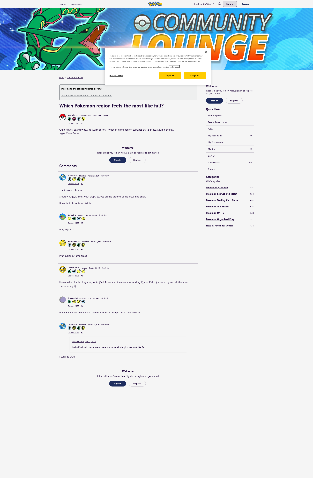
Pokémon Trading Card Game (230, 200)
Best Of (211, 155)
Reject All (170, 75)
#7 (82, 332)
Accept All (194, 75)
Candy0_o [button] (72, 215)
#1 (82, 123)
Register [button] (137, 160)
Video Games (72, 133)
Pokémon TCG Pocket (230, 206)
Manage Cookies (116, 75)
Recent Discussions (217, 122)
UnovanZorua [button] (73, 267)
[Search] (220, 4)
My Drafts (230, 149)
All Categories (215, 115)
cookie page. (174, 67)
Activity (212, 128)
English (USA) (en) (203, 3)
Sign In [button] (117, 160)
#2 (82, 183)
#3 (82, 223)
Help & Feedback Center (230, 225)
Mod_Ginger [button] (73, 115)
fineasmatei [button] (73, 298)
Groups (211, 169)
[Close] (206, 51)
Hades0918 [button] (72, 175)
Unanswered (230, 162)
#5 (82, 275)
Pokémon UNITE (230, 212)
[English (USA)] (155, 4)
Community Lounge (230, 187)
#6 (82, 306)
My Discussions (215, 142)
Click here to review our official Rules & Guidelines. (86, 95)
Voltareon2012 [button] (74, 241)
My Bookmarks (230, 135)
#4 (82, 249)
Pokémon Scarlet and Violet (230, 193)
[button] (62, 117)
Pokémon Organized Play (230, 219)
